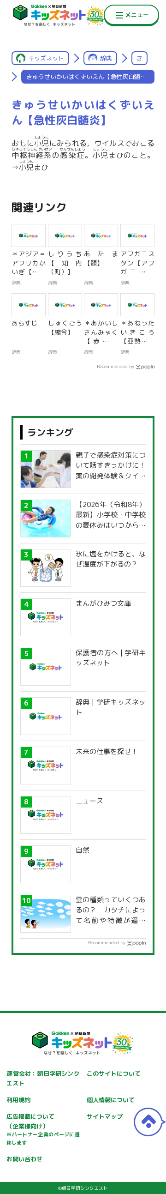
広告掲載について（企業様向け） (42, 1129)
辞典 (106, 58)
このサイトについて (114, 1073)
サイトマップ (105, 1116)
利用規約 (18, 1100)
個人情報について (111, 1100)
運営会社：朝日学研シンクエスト (42, 1078)
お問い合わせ (24, 1159)
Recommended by (115, 366)
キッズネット (46, 58)
